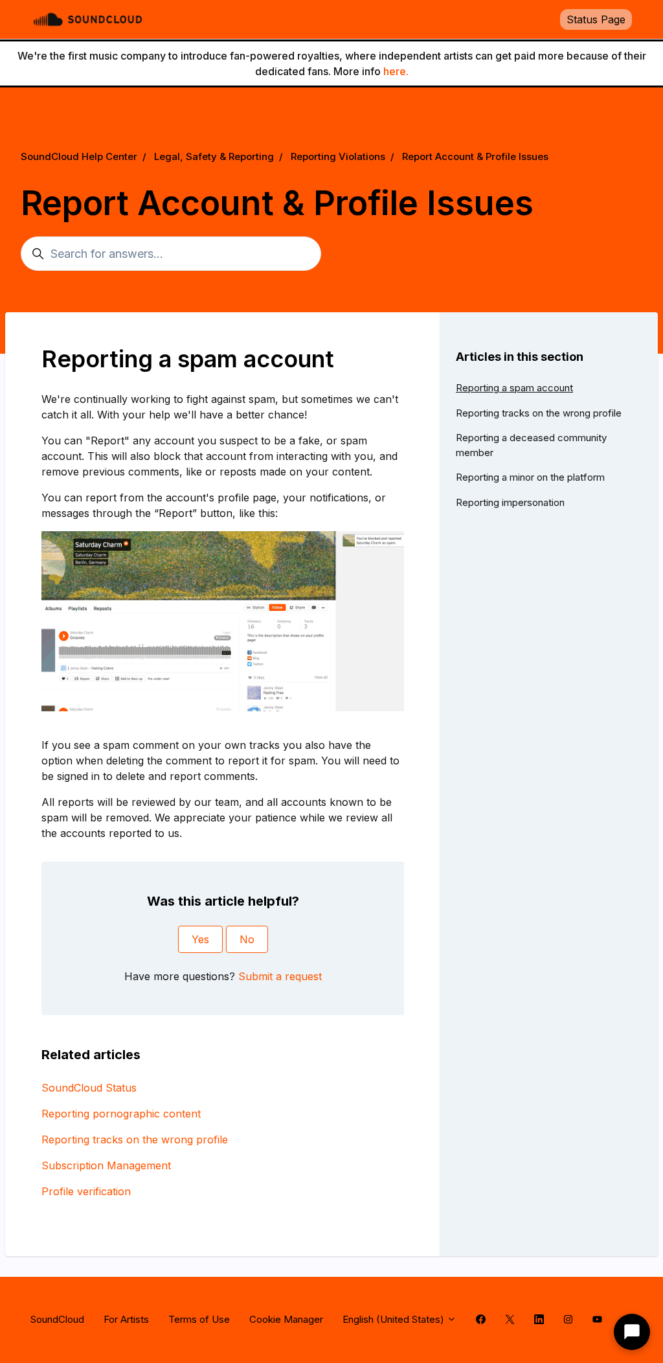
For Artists (126, 1319)
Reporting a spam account (514, 388)
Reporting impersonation (510, 502)
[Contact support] (632, 1332)
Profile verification (86, 1191)
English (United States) (395, 1319)
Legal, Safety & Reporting (214, 156)
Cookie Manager (286, 1319)
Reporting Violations (338, 156)
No (247, 939)
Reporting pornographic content (121, 1113)
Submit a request (280, 976)
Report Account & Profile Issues (475, 156)
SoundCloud (57, 1319)
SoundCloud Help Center (79, 156)
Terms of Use (199, 1319)
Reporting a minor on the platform (530, 477)
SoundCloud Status (89, 1087)
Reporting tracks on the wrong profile (134, 1139)
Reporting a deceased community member (531, 445)
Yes (200, 939)
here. (396, 71)
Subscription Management (106, 1165)
